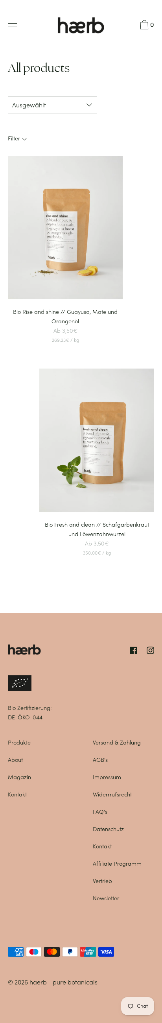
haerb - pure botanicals (63, 982)
